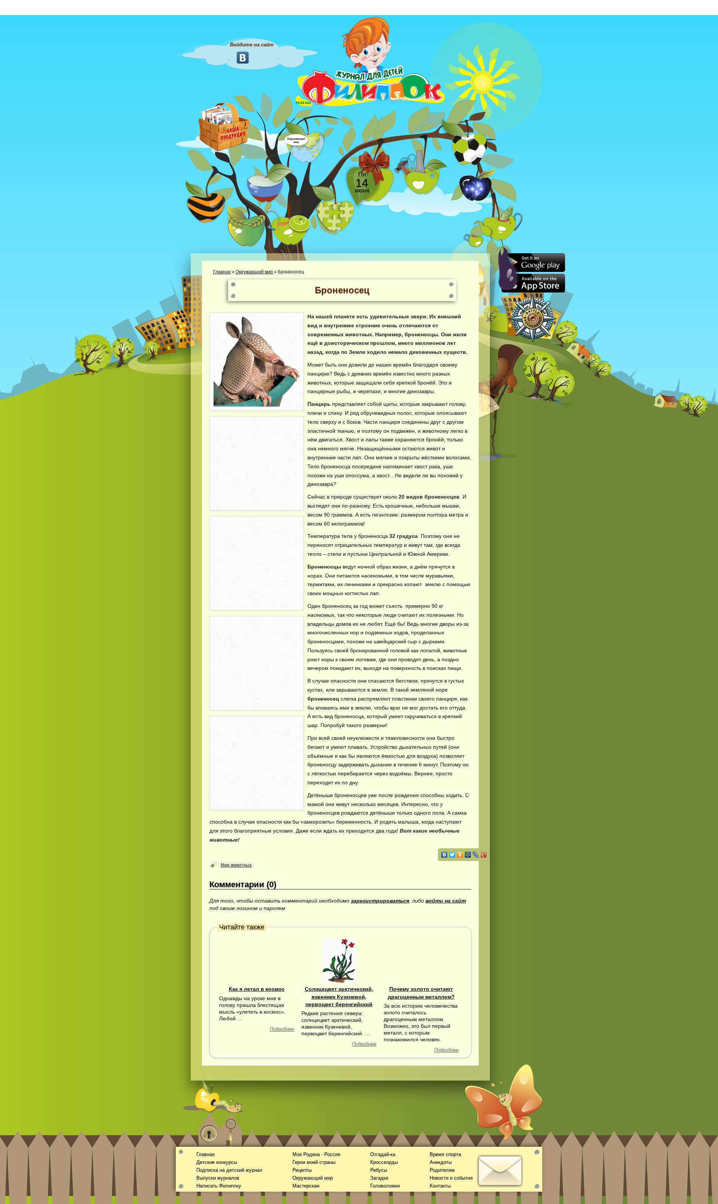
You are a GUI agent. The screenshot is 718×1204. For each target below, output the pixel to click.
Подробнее (282, 1029)
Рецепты (302, 1170)
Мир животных (236, 865)
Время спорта (445, 1154)
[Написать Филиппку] (491, 402)
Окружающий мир (254, 272)
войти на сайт (446, 901)
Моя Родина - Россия (316, 1154)
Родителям (442, 1170)
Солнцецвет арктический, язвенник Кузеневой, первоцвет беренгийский (339, 996)
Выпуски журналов (217, 1178)
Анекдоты (441, 1162)
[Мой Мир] (468, 855)
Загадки (379, 1178)
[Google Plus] (484, 855)
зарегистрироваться (380, 901)
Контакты (440, 1186)
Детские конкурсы (216, 1162)
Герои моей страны (313, 1162)
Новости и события (451, 1178)
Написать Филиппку (218, 1186)
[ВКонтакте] (444, 855)
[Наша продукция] (224, 126)
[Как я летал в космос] (256, 960)
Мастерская (305, 1186)
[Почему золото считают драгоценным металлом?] (421, 960)
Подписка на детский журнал (229, 1170)
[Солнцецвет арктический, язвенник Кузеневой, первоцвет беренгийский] (339, 960)
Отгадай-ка (382, 1154)
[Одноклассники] (460, 855)
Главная (222, 272)
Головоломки (385, 1186)
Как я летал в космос (257, 989)
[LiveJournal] (476, 855)
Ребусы (378, 1170)
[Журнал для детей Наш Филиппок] (370, 61)
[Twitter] (452, 855)
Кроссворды (384, 1162)
